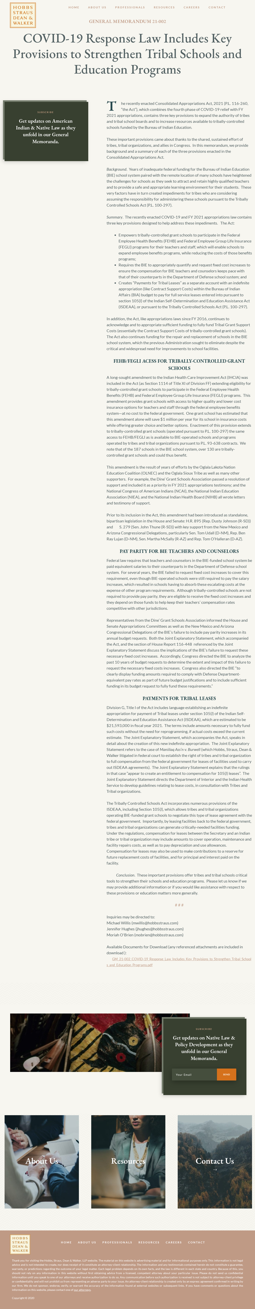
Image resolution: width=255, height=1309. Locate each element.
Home (74, 7)
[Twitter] (243, 1242)
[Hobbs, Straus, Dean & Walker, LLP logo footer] (20, 1237)
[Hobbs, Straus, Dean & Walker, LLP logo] (23, 5)
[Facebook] (234, 1242)
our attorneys (82, 1289)
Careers (192, 7)
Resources (164, 7)
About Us (97, 7)
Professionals (130, 7)
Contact (217, 7)
